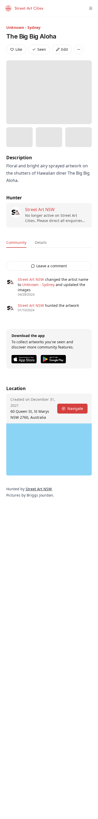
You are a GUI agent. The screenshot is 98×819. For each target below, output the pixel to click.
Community (16, 242)
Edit (64, 49)
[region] (49, 449)
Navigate (75, 408)
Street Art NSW (40, 209)
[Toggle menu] (90, 8)
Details (41, 242)
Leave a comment (51, 265)
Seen (41, 49)
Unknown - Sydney (23, 27)
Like (18, 49)
